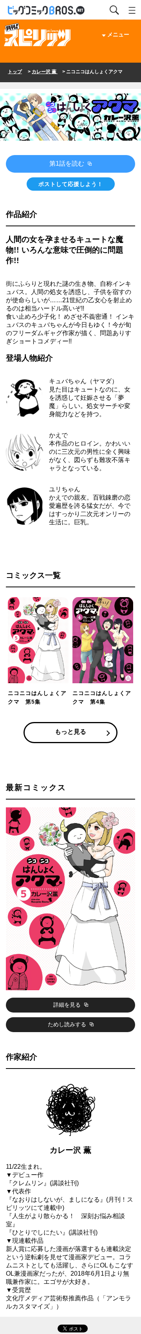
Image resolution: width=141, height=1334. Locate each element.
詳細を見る (67, 1005)
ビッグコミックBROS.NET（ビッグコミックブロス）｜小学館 (46, 10)
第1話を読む (67, 163)
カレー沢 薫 (45, 71)
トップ (15, 71)
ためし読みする (68, 1024)
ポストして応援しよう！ (70, 184)
